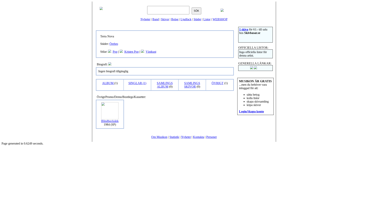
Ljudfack (186, 19)
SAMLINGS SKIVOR (192, 84)
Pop (115, 51)
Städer (197, 19)
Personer (211, 137)
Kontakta (198, 137)
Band (155, 19)
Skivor (165, 19)
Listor (206, 19)
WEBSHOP (220, 19)
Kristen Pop (131, 51)
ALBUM (108, 83)
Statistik (174, 137)
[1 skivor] (109, 51)
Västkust (151, 51)
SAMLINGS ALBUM (165, 84)
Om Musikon (159, 137)
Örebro (113, 43)
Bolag (174, 19)
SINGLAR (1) (137, 83)
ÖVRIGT (217, 83)
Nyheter (145, 19)
